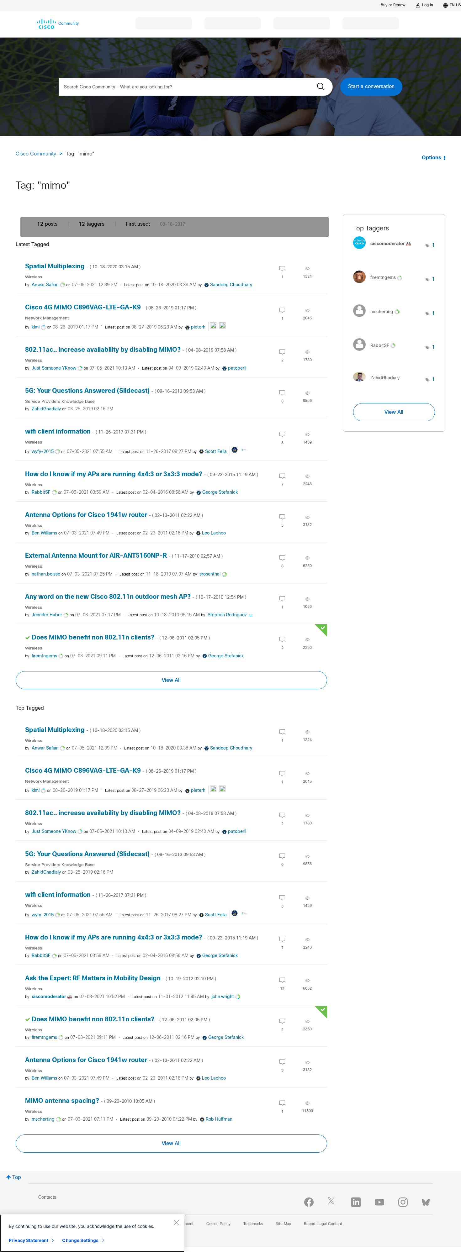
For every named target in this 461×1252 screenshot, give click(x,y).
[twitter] (332, 1202)
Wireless (33, 277)
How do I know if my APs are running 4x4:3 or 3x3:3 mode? (141, 474)
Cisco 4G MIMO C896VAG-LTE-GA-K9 (110, 308)
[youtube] (379, 1202)
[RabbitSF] (376, 352)
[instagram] (403, 1202)
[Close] (176, 1222)
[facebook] (309, 1202)
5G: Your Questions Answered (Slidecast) (115, 391)
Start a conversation (371, 86)
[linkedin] (356, 1202)
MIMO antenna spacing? (90, 1101)
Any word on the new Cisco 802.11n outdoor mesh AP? (135, 597)
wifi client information (85, 432)
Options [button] (431, 157)
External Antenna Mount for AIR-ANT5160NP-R (124, 556)
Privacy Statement (28, 1240)
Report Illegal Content (323, 1224)
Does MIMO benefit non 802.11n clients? (121, 638)
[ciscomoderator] (384, 250)
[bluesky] (426, 1201)
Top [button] (16, 1177)
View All (171, 680)
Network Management (47, 318)
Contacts (47, 1198)
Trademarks (253, 1224)
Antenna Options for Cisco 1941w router (114, 515)
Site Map (283, 1224)
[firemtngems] (380, 284)
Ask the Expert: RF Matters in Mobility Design (120, 978)
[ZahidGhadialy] (378, 383)
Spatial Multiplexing (82, 267)
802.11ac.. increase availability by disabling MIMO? (130, 350)
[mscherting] (378, 318)
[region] (92, 1233)
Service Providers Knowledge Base (60, 402)
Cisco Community (36, 154)
